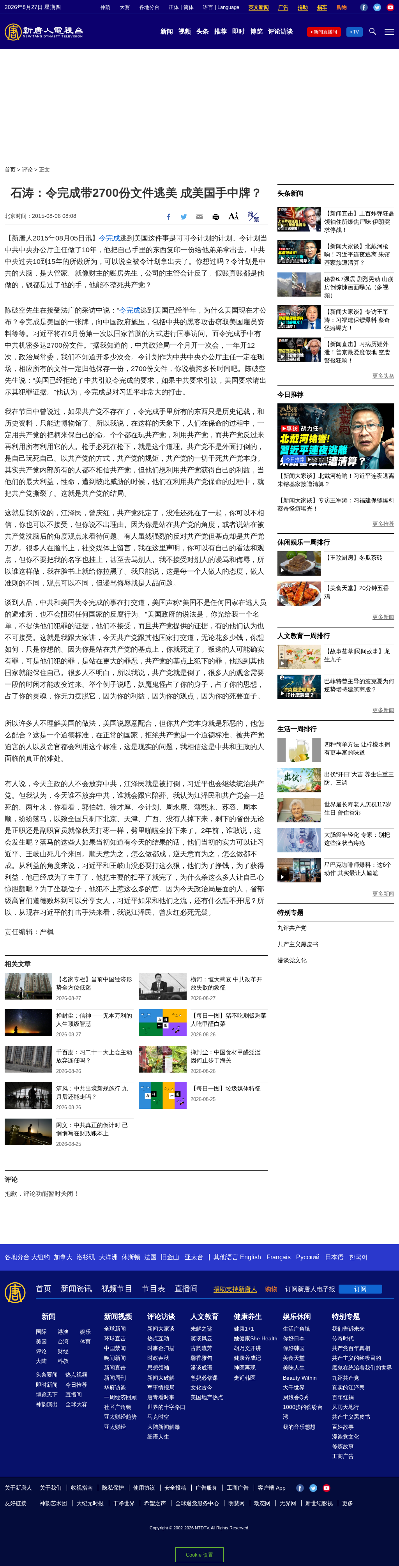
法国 (150, 1257)
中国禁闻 (115, 1348)
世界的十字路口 (166, 1407)
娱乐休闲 (297, 1316)
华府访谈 (115, 1387)
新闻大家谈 (161, 1329)
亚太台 (194, 1257)
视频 (184, 31)
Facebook (364, 7)
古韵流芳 (201, 1348)
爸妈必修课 (204, 1378)
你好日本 (294, 1338)
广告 (283, 7)
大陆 (41, 1361)
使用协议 (144, 1488)
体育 (85, 1341)
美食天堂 (294, 1358)
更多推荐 (383, 524)
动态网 (262, 1503)
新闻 (167, 31)
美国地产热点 (207, 1397)
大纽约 (40, 1257)
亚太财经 (115, 1427)
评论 (27, 169)
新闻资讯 (76, 1288)
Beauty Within (300, 1378)
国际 (41, 1332)
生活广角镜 (296, 1329)
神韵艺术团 (53, 1503)
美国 (41, 1341)
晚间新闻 (115, 1358)
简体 (189, 7)
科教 (63, 1361)
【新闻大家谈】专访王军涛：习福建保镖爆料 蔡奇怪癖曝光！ (357, 319)
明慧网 (236, 1503)
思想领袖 (158, 1368)
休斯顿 (131, 1257)
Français (279, 1257)
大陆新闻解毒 (163, 1427)
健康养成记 (247, 1358)
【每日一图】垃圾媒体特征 (226, 1088)
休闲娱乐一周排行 (303, 542)
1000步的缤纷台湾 (303, 1412)
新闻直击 (115, 1368)
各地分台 (149, 7)
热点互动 (158, 1338)
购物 (342, 7)
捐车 (322, 7)
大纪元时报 (90, 1503)
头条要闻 (47, 1375)
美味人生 (294, 1368)
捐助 (303, 7)
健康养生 (248, 1316)
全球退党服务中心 (197, 1503)
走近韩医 (245, 1378)
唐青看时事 (161, 1397)
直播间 (186, 1288)
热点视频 (76, 1375)
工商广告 (343, 1456)
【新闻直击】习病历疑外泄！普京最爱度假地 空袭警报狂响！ (357, 352)
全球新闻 (115, 1329)
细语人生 (158, 1436)
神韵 (105, 7)
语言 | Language (221, 7)
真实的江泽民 (348, 1387)
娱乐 (85, 1332)
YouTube (390, 7)
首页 (10, 169)
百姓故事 (343, 1427)
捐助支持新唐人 (235, 1289)
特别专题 (290, 912)
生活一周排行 (297, 729)
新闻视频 (118, 1316)
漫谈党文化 (292, 960)
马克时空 (158, 1417)
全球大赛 (76, 1404)
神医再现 (245, 1368)
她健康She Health (255, 1338)
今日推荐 (290, 394)
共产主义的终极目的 (356, 1358)
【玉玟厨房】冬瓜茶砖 (353, 557)
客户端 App (272, 1488)
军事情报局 (161, 1387)
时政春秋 (158, 1358)
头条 (202, 31)
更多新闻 (383, 617)
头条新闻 (290, 193)
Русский (308, 1257)
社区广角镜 (117, 1407)
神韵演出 (47, 1404)
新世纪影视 (319, 1503)
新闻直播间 (325, 32)
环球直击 (115, 1338)
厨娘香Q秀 (296, 1397)
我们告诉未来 (348, 1329)
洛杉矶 (85, 1257)
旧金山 (170, 1257)
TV (356, 32)
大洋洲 (108, 1257)
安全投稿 (175, 1488)
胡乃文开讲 (247, 1348)
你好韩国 (294, 1348)
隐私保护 (113, 1488)
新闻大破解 (161, 1378)
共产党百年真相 (351, 1348)
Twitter (377, 7)
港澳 (63, 1332)
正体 (174, 7)
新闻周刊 (115, 1378)
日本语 (334, 1257)
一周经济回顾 (120, 1397)
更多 (347, 1503)
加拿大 (63, 1257)
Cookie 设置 (199, 1555)
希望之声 (155, 1503)
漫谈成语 (201, 1368)
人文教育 (205, 1316)
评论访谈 (280, 31)
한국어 (358, 1257)
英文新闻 (259, 7)
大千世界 (294, 1387)
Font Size (233, 215)
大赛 (125, 7)
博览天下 (47, 1394)
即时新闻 (47, 1385)
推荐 (220, 31)
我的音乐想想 (299, 1427)
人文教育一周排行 (303, 636)
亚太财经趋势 (120, 1417)
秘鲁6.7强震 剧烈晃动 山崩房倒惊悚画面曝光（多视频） (359, 287)
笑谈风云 (201, 1338)
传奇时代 (343, 1338)
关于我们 (51, 1488)
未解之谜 (201, 1329)
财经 (63, 1351)
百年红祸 (343, 1397)
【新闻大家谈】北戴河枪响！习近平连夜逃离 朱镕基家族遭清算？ (357, 254)
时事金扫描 (161, 1348)
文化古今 (201, 1387)
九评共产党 (292, 927)
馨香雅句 (201, 1358)
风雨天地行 (345, 1407)
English (250, 1257)
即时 (238, 31)
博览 (256, 31)
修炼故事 (343, 1446)
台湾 (63, 1341)
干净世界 (124, 1503)
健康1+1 (244, 1329)
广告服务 (206, 1488)
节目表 (153, 1288)
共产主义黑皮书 (297, 944)
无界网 (288, 1503)
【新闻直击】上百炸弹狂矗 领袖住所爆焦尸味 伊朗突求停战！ (359, 221)
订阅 (360, 1289)
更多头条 (383, 376)
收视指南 (82, 1488)
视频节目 (116, 1288)
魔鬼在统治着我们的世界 (362, 1368)
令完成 (109, 238)
